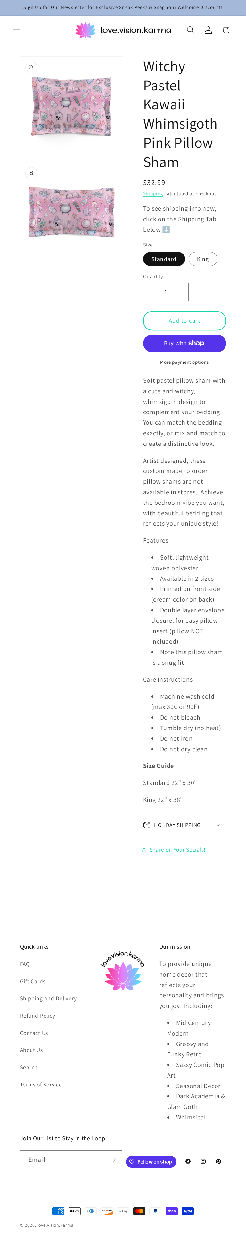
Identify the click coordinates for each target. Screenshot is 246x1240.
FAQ (25, 964)
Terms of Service (41, 1084)
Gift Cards (33, 981)
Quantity (153, 276)
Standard (164, 258)
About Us (31, 1049)
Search (29, 1067)
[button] (17, 30)
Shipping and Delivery (48, 998)
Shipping (153, 193)
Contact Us (34, 1032)
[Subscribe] (113, 1159)
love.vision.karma (55, 1225)
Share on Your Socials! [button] (178, 849)
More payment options (184, 362)
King (203, 258)
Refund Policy (37, 1015)
